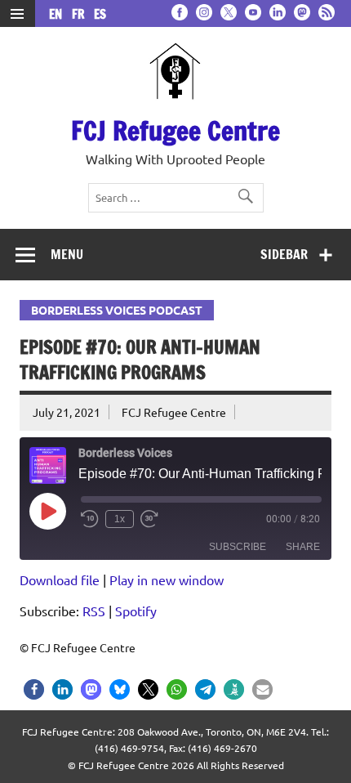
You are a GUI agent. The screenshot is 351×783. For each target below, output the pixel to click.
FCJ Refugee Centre (175, 131)
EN (59, 14)
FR (81, 14)
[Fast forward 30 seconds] (149, 519)
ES (100, 14)
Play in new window (166, 579)
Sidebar (284, 254)
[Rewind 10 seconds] (90, 519)
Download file (60, 579)
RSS (93, 610)
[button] (34, 689)
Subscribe (237, 547)
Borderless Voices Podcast (116, 309)
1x (119, 519)
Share (303, 547)
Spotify (136, 610)
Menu (67, 254)
